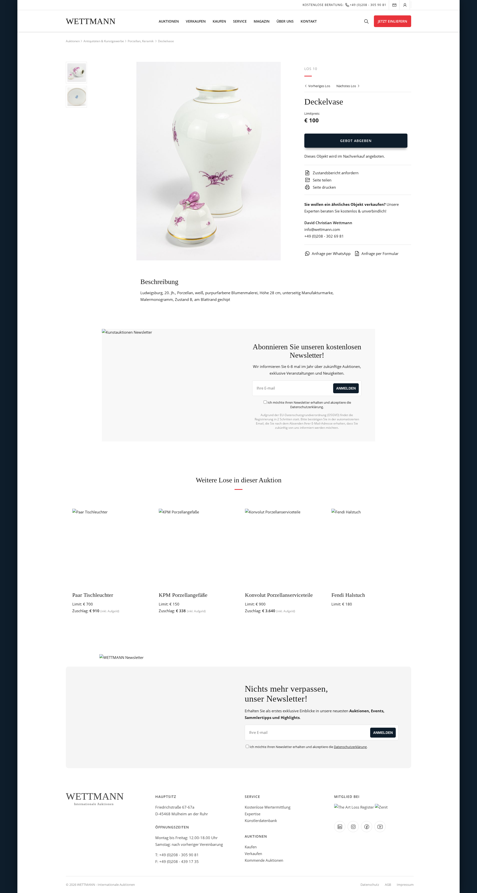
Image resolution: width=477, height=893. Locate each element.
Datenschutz (369, 884)
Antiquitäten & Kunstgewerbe (103, 41)
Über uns (285, 21)
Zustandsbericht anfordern (335, 172)
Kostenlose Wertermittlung (267, 807)
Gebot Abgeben (356, 140)
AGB (388, 884)
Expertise (252, 813)
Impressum (405, 884)
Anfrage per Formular (379, 253)
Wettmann (91, 21)
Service (240, 21)
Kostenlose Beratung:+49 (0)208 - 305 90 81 (344, 5)
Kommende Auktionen (264, 860)
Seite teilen (321, 180)
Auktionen (169, 21)
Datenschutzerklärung (306, 407)
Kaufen (219, 21)
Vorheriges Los (319, 86)
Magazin (262, 21)
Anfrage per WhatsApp (331, 253)
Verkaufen (196, 21)
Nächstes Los (346, 86)
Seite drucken (324, 187)
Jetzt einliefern (392, 21)
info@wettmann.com (322, 229)
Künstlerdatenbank (261, 820)
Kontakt (309, 21)
